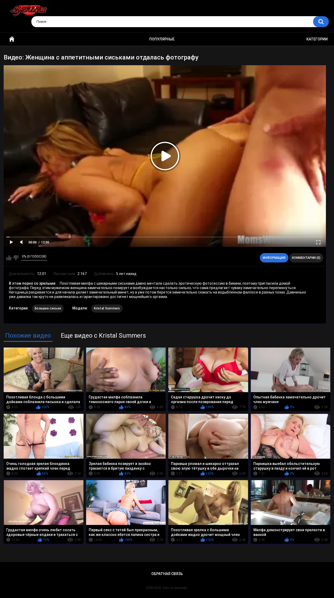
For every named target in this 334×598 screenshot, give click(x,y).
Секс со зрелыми (174, 588)
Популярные (162, 39)
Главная (11, 39)
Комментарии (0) (306, 258)
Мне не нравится (16, 257)
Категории (317, 39)
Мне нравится (9, 257)
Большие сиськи (48, 308)
